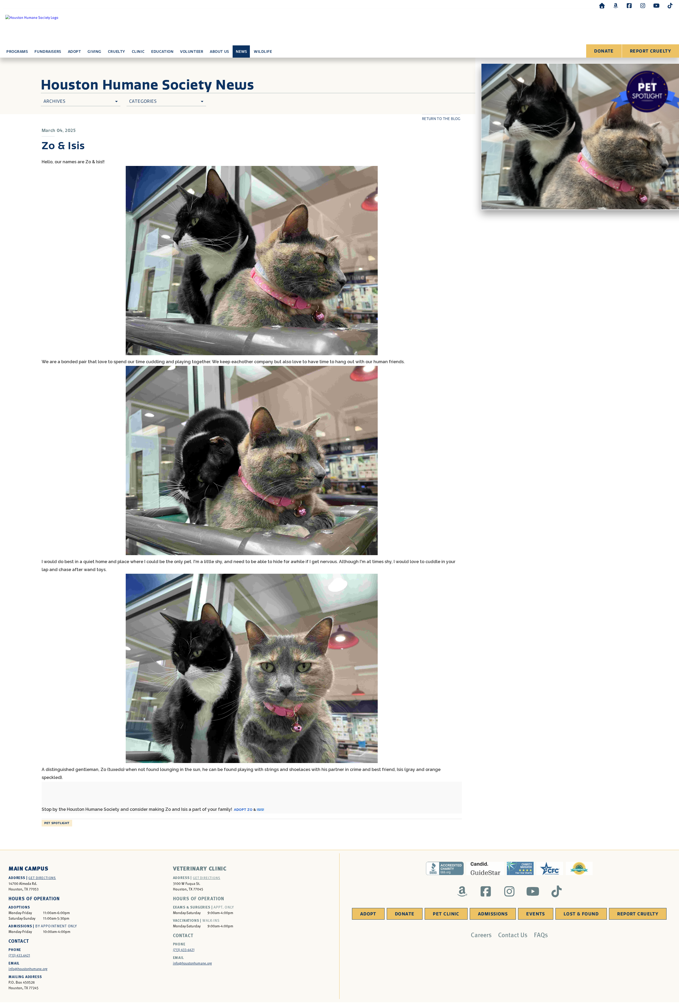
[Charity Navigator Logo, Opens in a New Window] (520, 868)
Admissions (493, 913)
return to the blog (441, 119)
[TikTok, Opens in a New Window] (670, 5)
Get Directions (42, 877)
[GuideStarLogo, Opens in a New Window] (485, 868)
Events (535, 913)
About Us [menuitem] (219, 51)
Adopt (368, 913)
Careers (481, 934)
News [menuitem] (241, 51)
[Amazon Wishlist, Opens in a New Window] (616, 5)
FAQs (541, 934)
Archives (54, 101)
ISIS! (260, 810)
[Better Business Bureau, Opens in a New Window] (445, 868)
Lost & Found (581, 913)
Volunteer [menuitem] (191, 51)
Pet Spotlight (56, 823)
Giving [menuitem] (94, 51)
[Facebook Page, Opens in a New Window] (629, 5)
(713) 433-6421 (183, 949)
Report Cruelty (650, 51)
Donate (604, 51)
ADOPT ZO (243, 810)
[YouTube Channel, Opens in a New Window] (656, 5)
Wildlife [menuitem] (263, 51)
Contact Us (513, 934)
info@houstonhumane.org (27, 968)
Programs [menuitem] (17, 51)
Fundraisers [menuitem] (47, 51)
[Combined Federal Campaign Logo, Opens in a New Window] (549, 868)
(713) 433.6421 (19, 955)
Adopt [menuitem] (74, 51)
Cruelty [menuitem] (116, 51)
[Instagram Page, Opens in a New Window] (643, 5)
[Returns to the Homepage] (602, 5)
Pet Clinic (446, 913)
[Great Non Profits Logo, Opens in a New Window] (579, 868)
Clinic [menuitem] (138, 51)
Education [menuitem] (162, 51)
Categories (143, 101)
